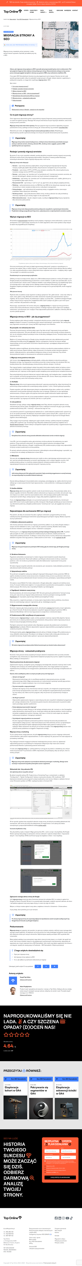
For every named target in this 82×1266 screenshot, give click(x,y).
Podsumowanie (16, 100)
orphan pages (42, 825)
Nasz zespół (51, 11)
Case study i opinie (34, 1237)
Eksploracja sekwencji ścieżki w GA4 (66, 1090)
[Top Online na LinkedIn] (59, 1218)
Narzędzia (67, 10)
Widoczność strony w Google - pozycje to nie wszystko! (28, 109)
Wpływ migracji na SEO (19, 91)
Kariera (57, 1232)
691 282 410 (9, 1231)
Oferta (26, 10)
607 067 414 (9, 1235)
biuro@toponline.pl (9, 1228)
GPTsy (31, 1243)
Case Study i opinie (34, 11)
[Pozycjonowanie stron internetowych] (13, 11)
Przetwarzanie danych (49, 1263)
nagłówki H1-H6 (60, 537)
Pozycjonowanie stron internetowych (40, 1228)
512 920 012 (10, 1233)
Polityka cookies (59, 1242)
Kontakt (75, 10)
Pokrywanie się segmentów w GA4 (39, 1090)
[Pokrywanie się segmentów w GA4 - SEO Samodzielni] (41, 1109)
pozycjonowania (22, 220)
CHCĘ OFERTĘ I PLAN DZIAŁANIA (60, 1177)
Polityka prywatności (61, 1240)
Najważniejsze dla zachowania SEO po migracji (26, 95)
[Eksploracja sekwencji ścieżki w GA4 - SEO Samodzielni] (66, 1109)
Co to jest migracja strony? (20, 86)
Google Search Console (17, 424)
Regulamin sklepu (60, 1239)
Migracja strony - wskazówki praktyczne (24, 98)
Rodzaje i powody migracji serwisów (23, 88)
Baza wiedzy (42, 11)
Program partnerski (60, 1228)
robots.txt (32, 341)
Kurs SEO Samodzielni (22, 19)
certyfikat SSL (63, 127)
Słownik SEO (33, 1246)
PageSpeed (13, 596)
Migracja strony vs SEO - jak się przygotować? (25, 93)
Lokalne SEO (33, 1232)
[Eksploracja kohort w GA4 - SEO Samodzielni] (15, 1107)
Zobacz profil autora (26, 979)
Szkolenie (60, 10)
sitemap (49, 608)
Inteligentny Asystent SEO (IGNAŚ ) (40, 1234)
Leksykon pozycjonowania (36, 1248)
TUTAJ (34, 4)
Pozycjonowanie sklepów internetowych (40, 1230)
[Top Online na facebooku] (56, 1218)
